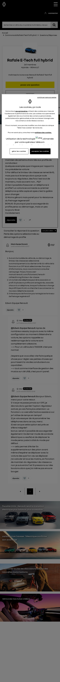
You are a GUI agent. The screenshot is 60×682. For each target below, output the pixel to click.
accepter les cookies (40, 151)
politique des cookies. (43, 132)
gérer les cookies (19, 151)
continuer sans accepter (47, 97)
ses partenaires (21, 111)
